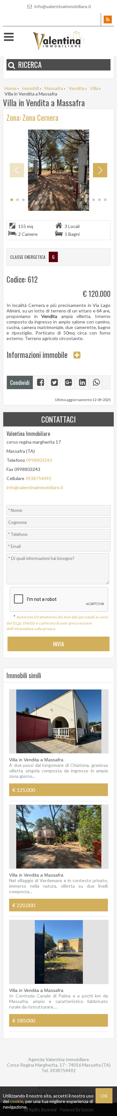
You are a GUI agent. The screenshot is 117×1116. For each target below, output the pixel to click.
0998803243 (39, 460)
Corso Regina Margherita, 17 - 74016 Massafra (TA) (58, 1065)
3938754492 (38, 478)
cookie (16, 1101)
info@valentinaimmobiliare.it (62, 6)
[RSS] (107, 19)
